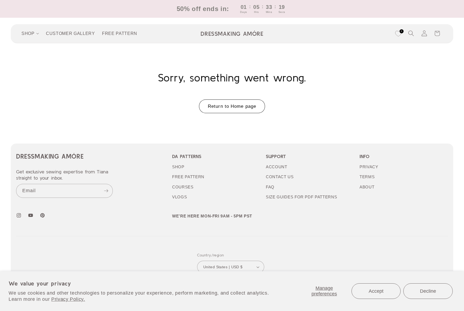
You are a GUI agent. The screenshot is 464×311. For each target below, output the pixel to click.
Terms (367, 176)
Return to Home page (232, 106)
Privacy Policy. (68, 299)
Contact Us (280, 176)
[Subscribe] (106, 191)
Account (276, 167)
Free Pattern (188, 176)
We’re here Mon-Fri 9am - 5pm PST (212, 216)
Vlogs (179, 197)
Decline (428, 291)
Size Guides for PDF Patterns (301, 197)
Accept (376, 291)
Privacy (369, 167)
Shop (178, 167)
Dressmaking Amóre (50, 156)
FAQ (270, 187)
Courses (183, 187)
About (367, 187)
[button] (411, 33)
